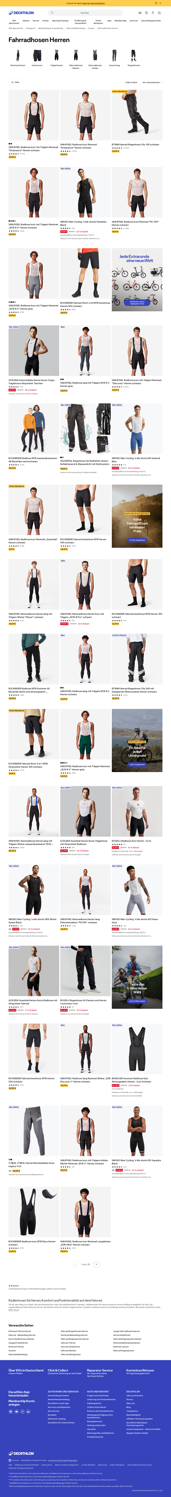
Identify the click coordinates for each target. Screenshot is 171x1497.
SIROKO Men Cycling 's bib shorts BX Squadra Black (136, 1162)
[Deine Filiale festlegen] (140, 13)
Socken (12, 1350)
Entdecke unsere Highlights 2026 (137, 303)
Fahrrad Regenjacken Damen (127, 1339)
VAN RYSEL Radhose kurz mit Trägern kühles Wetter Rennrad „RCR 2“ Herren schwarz (84, 1162)
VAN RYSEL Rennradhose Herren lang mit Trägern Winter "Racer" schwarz (31, 615)
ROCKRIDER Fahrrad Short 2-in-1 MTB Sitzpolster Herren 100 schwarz (28, 765)
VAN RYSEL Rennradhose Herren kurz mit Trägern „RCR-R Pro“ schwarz (82, 615)
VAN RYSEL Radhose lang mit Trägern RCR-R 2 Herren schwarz (85, 693)
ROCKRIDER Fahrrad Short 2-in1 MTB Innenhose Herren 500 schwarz (85, 304)
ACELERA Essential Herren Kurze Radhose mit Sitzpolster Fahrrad (33, 1002)
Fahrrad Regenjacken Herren (75, 1339)
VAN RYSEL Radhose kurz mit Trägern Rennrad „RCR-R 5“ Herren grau (34, 307)
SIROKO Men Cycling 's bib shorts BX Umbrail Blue (136, 460)
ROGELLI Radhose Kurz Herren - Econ (131, 841)
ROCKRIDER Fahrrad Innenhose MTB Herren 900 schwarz (83, 541)
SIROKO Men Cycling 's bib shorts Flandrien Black (83, 223)
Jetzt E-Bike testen (137, 1001)
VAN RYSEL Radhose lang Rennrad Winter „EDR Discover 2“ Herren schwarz (85, 1080)
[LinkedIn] (28, 1411)
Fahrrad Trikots (68, 1343)
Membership (121, 20)
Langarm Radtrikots (18, 1343)
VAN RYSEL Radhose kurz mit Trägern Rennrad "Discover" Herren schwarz (137, 382)
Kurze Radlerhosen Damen (21, 1339)
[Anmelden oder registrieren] (153, 13)
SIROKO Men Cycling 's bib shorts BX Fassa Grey (135, 921)
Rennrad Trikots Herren (20, 1331)
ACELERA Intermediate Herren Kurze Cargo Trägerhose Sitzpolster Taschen (32, 382)
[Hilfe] (146, 13)
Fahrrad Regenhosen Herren (74, 1331)
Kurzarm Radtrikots (70, 1347)
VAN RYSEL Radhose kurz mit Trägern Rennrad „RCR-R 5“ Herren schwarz (34, 226)
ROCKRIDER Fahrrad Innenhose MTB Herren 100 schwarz (137, 615)
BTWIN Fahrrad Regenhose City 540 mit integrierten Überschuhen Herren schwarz (134, 690)
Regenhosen (134, 65)
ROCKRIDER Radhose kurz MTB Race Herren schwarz (32, 1243)
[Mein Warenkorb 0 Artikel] (159, 13)
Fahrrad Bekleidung (18, 1354)
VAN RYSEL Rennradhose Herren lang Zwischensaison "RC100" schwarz (80, 921)
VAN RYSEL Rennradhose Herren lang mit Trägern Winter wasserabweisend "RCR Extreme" (31, 843)
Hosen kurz (37, 65)
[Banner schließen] (160, 3)
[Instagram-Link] (22, 1411)
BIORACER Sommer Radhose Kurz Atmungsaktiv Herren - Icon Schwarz (131, 1080)
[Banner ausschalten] (156, 3)
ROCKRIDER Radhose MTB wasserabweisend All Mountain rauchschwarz (33, 460)
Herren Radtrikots (122, 1335)
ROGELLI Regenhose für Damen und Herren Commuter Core (83, 1002)
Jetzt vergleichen (137, 765)
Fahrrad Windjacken (71, 1354)
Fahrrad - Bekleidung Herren (22, 1335)
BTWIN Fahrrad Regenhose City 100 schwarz (135, 144)
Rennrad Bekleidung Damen (126, 1343)
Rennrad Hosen (18, 65)
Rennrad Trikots (16, 1347)
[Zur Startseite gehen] (21, 13)
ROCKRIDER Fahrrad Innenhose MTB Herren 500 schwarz (32, 1080)
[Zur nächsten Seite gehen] (96, 1264)
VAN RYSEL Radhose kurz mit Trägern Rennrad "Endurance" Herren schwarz (34, 149)
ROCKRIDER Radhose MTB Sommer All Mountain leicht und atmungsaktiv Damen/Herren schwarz (29, 690)
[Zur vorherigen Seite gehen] (75, 1264)
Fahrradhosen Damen (76, 66)
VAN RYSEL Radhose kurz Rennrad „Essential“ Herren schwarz (33, 541)
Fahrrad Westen (68, 1350)
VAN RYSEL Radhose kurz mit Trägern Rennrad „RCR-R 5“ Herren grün (85, 768)
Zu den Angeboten (137, 540)
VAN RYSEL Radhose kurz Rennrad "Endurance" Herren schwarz (78, 146)
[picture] (34, 115)
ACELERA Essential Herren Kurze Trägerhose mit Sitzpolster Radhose (84, 842)
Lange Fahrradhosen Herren (126, 1331)
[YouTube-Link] (16, 1411)
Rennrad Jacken (121, 1347)
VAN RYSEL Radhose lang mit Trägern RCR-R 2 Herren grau (85, 384)
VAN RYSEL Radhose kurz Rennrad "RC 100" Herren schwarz (135, 223)
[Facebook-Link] (11, 1411)
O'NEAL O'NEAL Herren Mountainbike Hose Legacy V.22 (32, 1165)
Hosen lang (114, 65)
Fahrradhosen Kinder (95, 66)
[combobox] (152, 82)
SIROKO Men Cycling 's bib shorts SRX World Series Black (33, 921)
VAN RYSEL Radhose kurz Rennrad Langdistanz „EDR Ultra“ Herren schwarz (85, 1243)
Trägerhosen (56, 65)
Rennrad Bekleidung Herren (74, 1335)
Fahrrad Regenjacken (123, 1350)
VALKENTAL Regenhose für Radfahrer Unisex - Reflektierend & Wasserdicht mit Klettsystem (85, 462)
